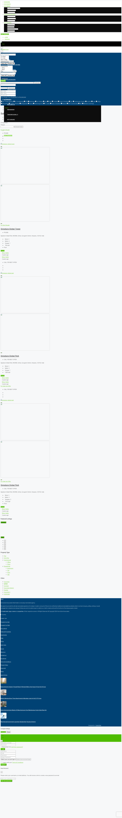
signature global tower (10, 229)
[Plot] (7, 71)
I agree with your (12, 762)
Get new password (6, 781)
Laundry (89, 101)
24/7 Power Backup (7, 101)
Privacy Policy (4, 665)
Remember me (6, 747)
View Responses (11, 10)
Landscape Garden (79, 101)
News (2, 671)
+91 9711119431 (9, 125)
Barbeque (32, 101)
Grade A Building (63, 101)
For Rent (3, 130)
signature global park (10, 356)
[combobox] (11, 61)
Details (2, 251)
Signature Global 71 (12, 29)
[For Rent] (5, 56)
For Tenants (7, 4)
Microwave (5, 103)
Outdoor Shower (14, 103)
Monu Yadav (5, 253)
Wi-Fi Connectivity (73, 103)
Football (55, 101)
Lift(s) (99, 101)
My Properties (11, 12)
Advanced (5, 78)
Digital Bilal (98, 725)
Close (8, 732)
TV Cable (47, 103)
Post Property (11, 16)
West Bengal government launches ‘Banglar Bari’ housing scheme (18, 721)
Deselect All (11, 63)
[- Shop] (7, 69)
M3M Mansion (10, 26)
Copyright (3, 668)
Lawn (94, 101)
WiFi (81, 103)
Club (45, 101)
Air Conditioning (19, 101)
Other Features (6, 99)
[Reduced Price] (5, 61)
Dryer (50, 101)
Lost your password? (17, 747)
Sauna (31, 103)
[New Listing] (5, 59)
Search (3, 80)
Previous (3, 522)
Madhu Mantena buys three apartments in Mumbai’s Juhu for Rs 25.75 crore (21, 698)
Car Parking (39, 101)
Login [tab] (5, 735)
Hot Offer (8, 386)
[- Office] (7, 68)
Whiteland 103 (11, 24)
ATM (26, 101)
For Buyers (7, 2)
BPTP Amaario (11, 31)
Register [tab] (6, 737)
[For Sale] (5, 58)
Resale (8, 130)
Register (7, 39)
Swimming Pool (38, 103)
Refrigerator (24, 103)
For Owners (7, 6)
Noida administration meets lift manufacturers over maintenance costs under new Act (24, 710)
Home (6, 107)
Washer (64, 103)
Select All (3, 63)
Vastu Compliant (56, 103)
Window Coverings (88, 103)
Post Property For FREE (13, 8)
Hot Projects (7, 22)
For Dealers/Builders (10, 14)
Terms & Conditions (6, 661)
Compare (3, 732)
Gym (71, 101)
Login (6, 37)
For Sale (3, 386)
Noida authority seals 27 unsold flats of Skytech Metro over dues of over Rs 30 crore (23, 686)
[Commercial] (7, 66)
